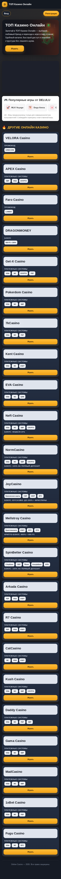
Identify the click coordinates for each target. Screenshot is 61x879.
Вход (6, 13)
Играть (14, 48)
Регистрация (51, 13)
